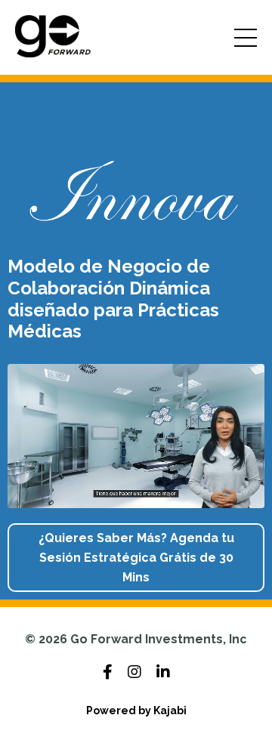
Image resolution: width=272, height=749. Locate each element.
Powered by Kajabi (136, 710)
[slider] (150, 497)
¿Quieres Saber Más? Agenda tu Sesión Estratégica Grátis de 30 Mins (136, 557)
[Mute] (250, 497)
